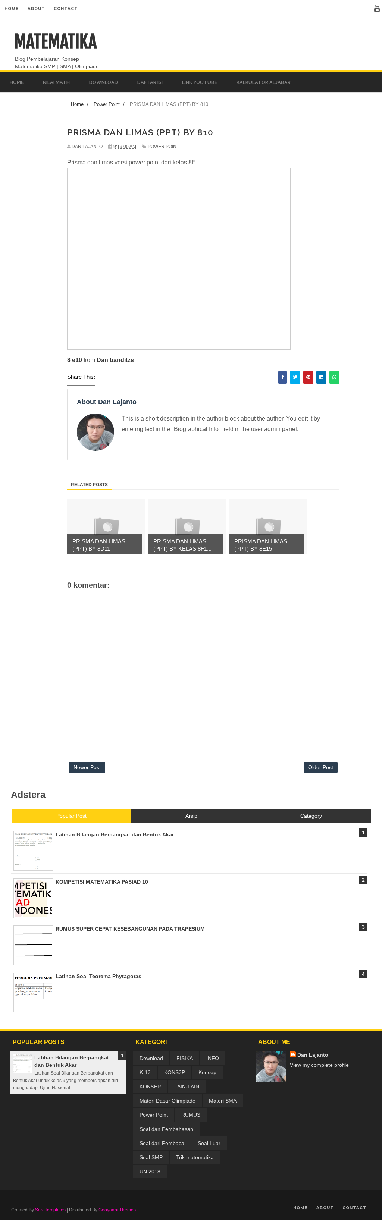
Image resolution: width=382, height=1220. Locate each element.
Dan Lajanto (312, 1055)
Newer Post (87, 767)
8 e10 (74, 360)
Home (11, 8)
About (36, 8)
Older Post (320, 767)
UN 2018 (150, 1172)
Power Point (163, 146)
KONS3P (174, 1072)
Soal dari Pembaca (162, 1143)
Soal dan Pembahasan (166, 1129)
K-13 (145, 1072)
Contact (66, 8)
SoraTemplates (50, 1210)
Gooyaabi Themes (117, 1210)
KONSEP (150, 1086)
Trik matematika (195, 1157)
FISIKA (184, 1058)
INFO (212, 1058)
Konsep (207, 1072)
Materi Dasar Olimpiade (167, 1101)
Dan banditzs (115, 360)
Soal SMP (151, 1157)
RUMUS (190, 1115)
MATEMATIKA (55, 42)
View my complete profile (319, 1065)
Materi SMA (223, 1101)
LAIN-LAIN (186, 1086)
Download (151, 1058)
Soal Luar (209, 1143)
